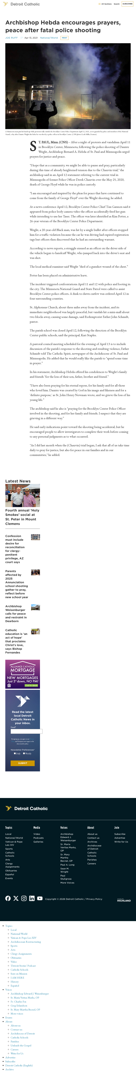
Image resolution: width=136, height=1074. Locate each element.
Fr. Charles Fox (18, 1001)
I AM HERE (17, 977)
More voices (17, 1013)
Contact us (93, 838)
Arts (7, 859)
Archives (92, 842)
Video (36, 834)
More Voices (67, 882)
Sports (9, 849)
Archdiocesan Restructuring (26, 941)
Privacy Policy (94, 899)
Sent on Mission (19, 973)
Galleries (38, 842)
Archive (9, 1069)
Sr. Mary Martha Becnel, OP (66, 857)
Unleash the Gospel (21, 1045)
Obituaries (11, 870)
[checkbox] (23, 753)
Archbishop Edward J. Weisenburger (68, 837)
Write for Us (121, 842)
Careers (91, 863)
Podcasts (38, 838)
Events (9, 878)
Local (8, 834)
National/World (49, 38)
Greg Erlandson (19, 1005)
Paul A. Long (67, 865)
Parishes (92, 859)
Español (9, 874)
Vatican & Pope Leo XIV (13, 843)
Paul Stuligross (65, 877)
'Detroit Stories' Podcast (23, 965)
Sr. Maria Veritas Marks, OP (68, 847)
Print (64, 38)
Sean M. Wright (64, 870)
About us (92, 834)
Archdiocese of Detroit (94, 847)
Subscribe (127, 4)
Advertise (119, 838)
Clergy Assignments (12, 865)
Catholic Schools (10, 854)
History (15, 981)
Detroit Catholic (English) (19, 1065)
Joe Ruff (11, 38)
